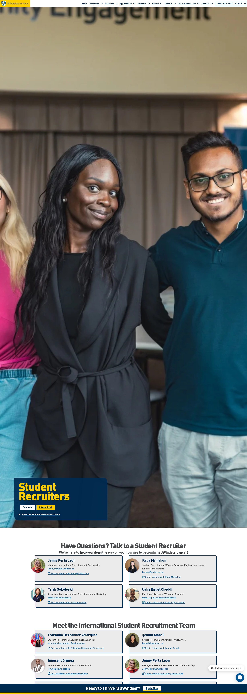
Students (142, 3)
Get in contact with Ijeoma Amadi (162, 647)
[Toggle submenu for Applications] (134, 3)
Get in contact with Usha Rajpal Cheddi (165, 602)
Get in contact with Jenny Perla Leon (69, 573)
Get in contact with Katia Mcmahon (163, 576)
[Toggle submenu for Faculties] (116, 3)
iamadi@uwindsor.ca (152, 643)
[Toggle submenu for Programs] (101, 3)
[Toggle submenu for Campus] (174, 3)
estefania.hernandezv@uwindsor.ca (66, 643)
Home (84, 3)
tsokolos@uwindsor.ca (59, 597)
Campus (168, 3)
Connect (205, 3)
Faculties (109, 3)
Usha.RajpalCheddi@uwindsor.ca (159, 597)
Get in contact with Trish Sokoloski (68, 602)
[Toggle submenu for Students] (149, 3)
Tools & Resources (187, 3)
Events (155, 3)
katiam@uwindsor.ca (152, 571)
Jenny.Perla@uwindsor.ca (61, 568)
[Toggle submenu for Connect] (212, 3)
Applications (126, 3)
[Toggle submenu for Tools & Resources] (198, 3)
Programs (94, 3)
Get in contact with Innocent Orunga (69, 673)
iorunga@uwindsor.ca (59, 668)
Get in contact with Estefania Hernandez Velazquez (77, 647)
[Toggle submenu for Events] (161, 3)
